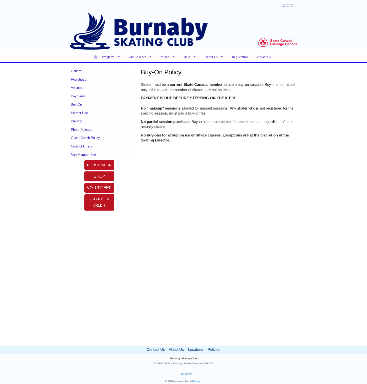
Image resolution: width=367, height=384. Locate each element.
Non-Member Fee (83, 154)
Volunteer (77, 88)
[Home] (95, 57)
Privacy (76, 121)
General (76, 71)
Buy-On (76, 104)
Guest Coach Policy (85, 138)
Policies (214, 349)
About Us (176, 349)
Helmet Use (79, 113)
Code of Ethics (81, 146)
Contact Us (156, 349)
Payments (78, 96)
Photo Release (81, 129)
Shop (99, 176)
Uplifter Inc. (195, 381)
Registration (79, 79)
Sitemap (186, 373)
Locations (196, 349)
